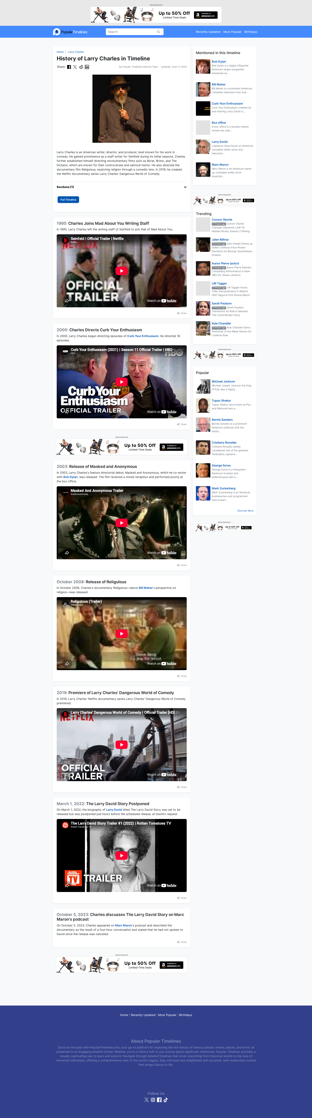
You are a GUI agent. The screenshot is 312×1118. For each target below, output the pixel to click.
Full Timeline (68, 199)
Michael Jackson (223, 381)
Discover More (245, 510)
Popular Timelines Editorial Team (140, 66)
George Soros (221, 465)
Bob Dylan (70, 477)
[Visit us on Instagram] (153, 1101)
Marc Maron (123, 925)
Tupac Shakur (221, 400)
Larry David (114, 809)
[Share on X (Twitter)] (75, 67)
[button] (122, 187)
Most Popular (232, 32)
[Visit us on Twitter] (147, 1101)
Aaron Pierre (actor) (225, 263)
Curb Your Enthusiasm (142, 336)
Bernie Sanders (222, 419)
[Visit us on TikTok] (165, 1101)
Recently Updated (208, 32)
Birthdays (250, 32)
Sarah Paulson (222, 303)
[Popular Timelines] (70, 31)
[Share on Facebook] (69, 67)
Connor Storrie (222, 219)
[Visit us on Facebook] (160, 1101)
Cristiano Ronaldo (224, 442)
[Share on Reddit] (81, 67)
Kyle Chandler (221, 323)
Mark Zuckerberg (223, 488)
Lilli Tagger (219, 283)
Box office (219, 122)
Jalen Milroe (220, 239)
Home (60, 51)
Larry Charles (76, 51)
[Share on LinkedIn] (87, 67)
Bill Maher (146, 588)
